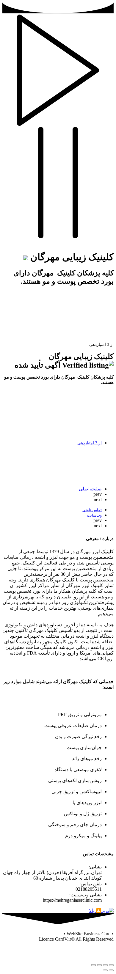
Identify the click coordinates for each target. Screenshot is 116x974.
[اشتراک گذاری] (105, 965)
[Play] (58, 124)
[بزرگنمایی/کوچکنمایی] (93, 965)
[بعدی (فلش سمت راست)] (105, 970)
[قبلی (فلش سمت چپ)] (111, 970)
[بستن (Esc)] (111, 965)
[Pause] (58, 236)
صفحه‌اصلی (90, 488)
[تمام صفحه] (99, 965)
